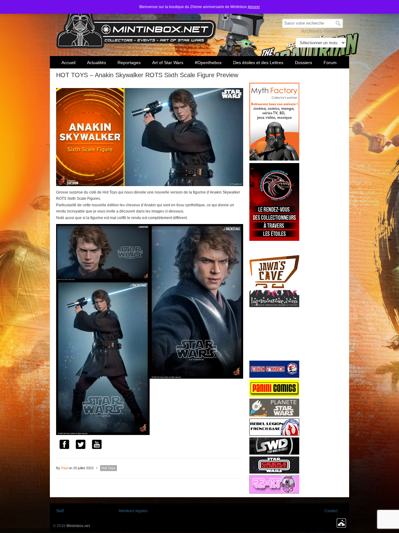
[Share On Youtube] (96, 445)
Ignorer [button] (254, 7)
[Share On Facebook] (64, 445)
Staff (60, 511)
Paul (64, 468)
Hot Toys (108, 468)
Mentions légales (133, 511)
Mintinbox (136, 25)
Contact (331, 511)
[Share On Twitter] (80, 445)
